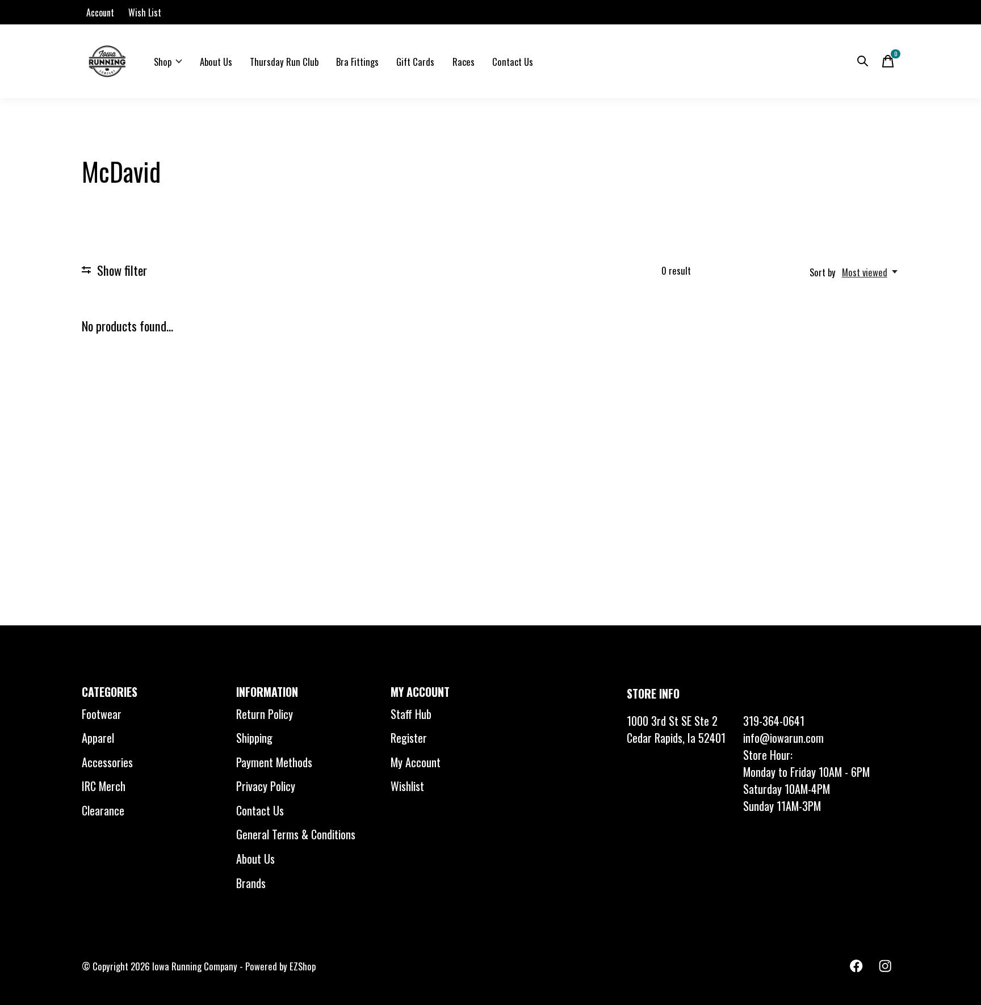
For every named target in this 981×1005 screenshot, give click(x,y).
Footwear (101, 713)
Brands (251, 883)
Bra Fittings (357, 61)
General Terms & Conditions (295, 834)
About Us (216, 61)
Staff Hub (411, 713)
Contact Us (512, 61)
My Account (416, 762)
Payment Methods (274, 762)
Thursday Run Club (284, 61)
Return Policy (264, 713)
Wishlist (407, 785)
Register (409, 737)
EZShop (303, 966)
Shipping (254, 737)
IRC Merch (103, 785)
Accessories (107, 762)
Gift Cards (415, 61)
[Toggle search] (863, 61)
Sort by (823, 272)
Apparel (98, 737)
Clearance (103, 810)
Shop (162, 61)
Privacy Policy (265, 785)
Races (463, 61)
